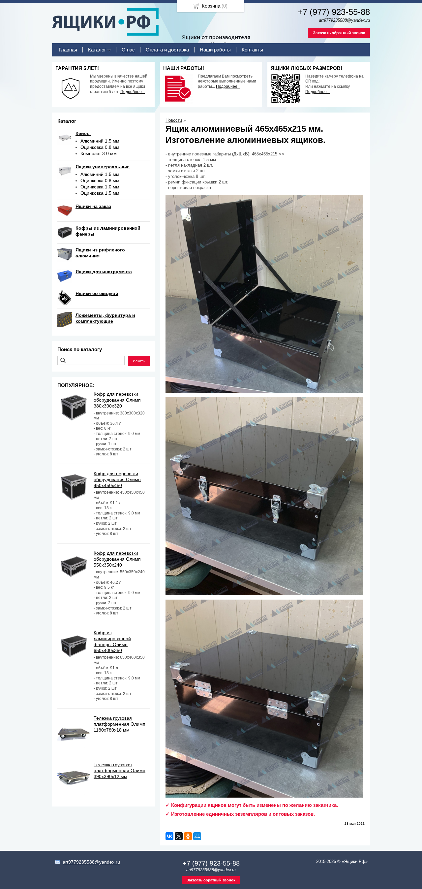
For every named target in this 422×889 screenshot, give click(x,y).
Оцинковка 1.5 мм (99, 193)
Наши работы (215, 49)
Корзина (211, 6)
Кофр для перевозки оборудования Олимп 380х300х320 (117, 400)
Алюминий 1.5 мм (99, 141)
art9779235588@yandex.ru (91, 862)
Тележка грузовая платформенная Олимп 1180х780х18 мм (119, 724)
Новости (174, 120)
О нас (128, 49)
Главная (68, 49)
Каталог (97, 49)
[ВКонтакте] (169, 836)
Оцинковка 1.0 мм (99, 186)
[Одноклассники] (188, 836)
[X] (179, 836)
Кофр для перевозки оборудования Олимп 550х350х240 (117, 559)
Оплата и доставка (167, 49)
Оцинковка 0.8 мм (99, 147)
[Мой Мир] (197, 836)
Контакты (252, 49)
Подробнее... (132, 91)
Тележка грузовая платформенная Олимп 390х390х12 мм (119, 770)
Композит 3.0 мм (98, 153)
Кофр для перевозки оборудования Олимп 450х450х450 (117, 479)
